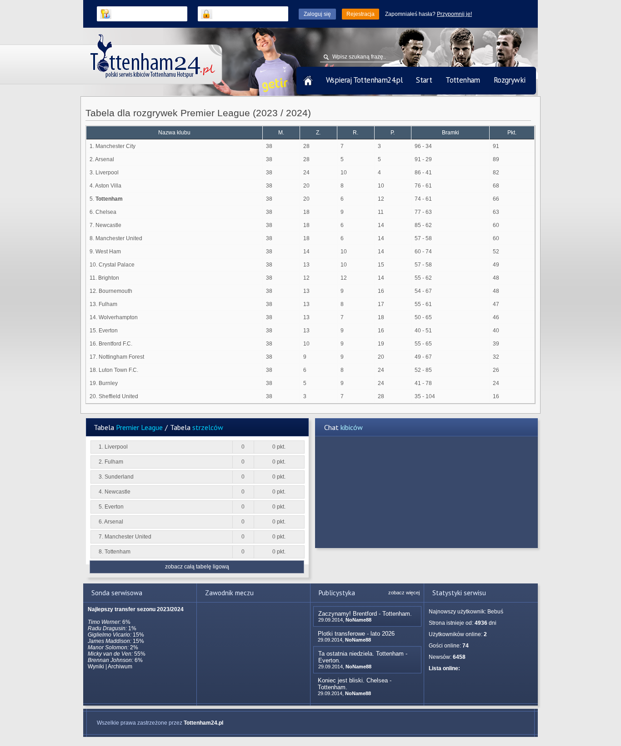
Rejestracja (360, 14)
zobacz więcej (404, 592)
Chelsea (105, 212)
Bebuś (495, 611)
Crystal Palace (117, 265)
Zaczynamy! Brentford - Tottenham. (365, 613)
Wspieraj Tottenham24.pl (364, 80)
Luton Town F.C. (118, 370)
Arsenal (104, 159)
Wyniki (96, 666)
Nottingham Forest (121, 357)
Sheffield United (118, 396)
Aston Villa (108, 186)
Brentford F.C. (115, 344)
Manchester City (115, 146)
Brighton (108, 278)
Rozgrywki (510, 80)
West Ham (108, 251)
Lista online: (444, 668)
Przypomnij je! (454, 14)
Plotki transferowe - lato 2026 (356, 633)
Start (424, 80)
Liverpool (107, 172)
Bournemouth (115, 291)
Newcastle (108, 225)
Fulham (108, 304)
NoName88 (358, 619)
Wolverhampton (118, 317)
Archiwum (120, 666)
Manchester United (118, 238)
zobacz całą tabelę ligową (197, 566)
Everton (108, 330)
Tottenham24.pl (203, 723)
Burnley (108, 383)
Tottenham (463, 80)
